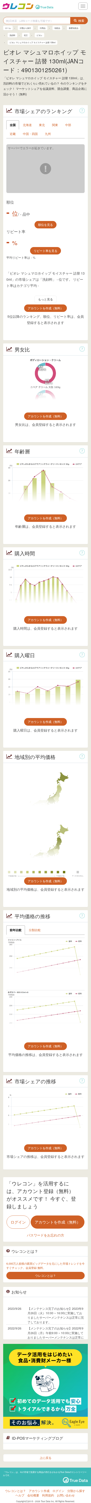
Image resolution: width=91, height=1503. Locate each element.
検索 (81, 20)
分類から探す (76, 1491)
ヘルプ (19, 1495)
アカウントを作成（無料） (45, 308)
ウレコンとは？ (15, 1491)
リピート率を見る (45, 251)
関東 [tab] (55, 125)
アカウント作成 (39, 1491)
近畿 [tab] (13, 134)
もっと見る (45, 299)
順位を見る (45, 224)
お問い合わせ (66, 1495)
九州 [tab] (48, 134)
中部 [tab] (68, 125)
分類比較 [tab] (35, 930)
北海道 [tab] (27, 125)
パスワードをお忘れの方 (45, 1235)
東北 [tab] (42, 125)
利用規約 (48, 1495)
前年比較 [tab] (16, 930)
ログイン (18, 1222)
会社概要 (33, 1495)
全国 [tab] (13, 125)
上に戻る (45, 1458)
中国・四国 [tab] (30, 134)
